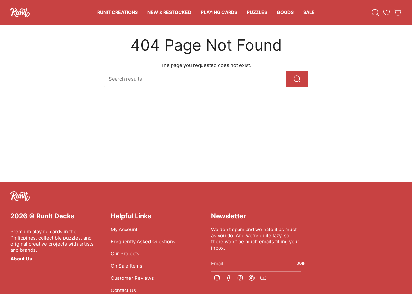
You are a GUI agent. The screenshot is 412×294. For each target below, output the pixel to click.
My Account (124, 229)
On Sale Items (126, 266)
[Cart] (397, 12)
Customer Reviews (132, 278)
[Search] (297, 79)
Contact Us (123, 290)
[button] (117, 13)
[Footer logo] (20, 196)
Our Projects (125, 253)
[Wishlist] (386, 12)
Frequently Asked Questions (143, 242)
